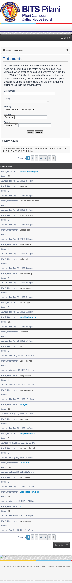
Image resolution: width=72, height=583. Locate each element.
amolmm (23, 186)
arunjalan (24, 332)
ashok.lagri (25, 302)
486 (9, 467)
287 (9, 496)
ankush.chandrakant (29, 201)
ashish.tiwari (25, 477)
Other (30, 151)
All (25, 148)
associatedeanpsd (29, 171)
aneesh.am (25, 230)
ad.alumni (24, 463)
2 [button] (32, 158)
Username (6, 166)
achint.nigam (25, 288)
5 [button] (45, 158)
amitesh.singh (26, 361)
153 (9, 322)
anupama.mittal (27, 433)
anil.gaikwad (25, 375)
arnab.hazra (25, 244)
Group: (7, 98)
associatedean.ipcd (29, 492)
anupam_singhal (27, 448)
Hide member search (12, 148)
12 (9, 176)
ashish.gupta (25, 521)
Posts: (7, 122)
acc (21, 506)
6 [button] (49, 158)
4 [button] (41, 158)
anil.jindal (24, 259)
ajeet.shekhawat (27, 215)
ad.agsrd (24, 404)
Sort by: (8, 106)
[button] (54, 158)
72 (9, 409)
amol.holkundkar (28, 317)
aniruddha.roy (26, 273)
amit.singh (24, 419)
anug (22, 346)
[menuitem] (65, 38)
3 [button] (36, 158)
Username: (9, 91)
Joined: (7, 114)
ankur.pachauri (26, 390)
